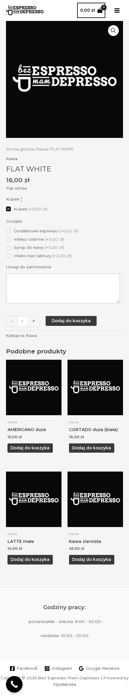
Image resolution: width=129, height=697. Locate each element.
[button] (113, 30)
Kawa (42, 149)
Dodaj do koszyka (71, 320)
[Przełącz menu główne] (117, 10)
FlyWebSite (64, 684)
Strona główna (20, 149)
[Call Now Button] (14, 684)
